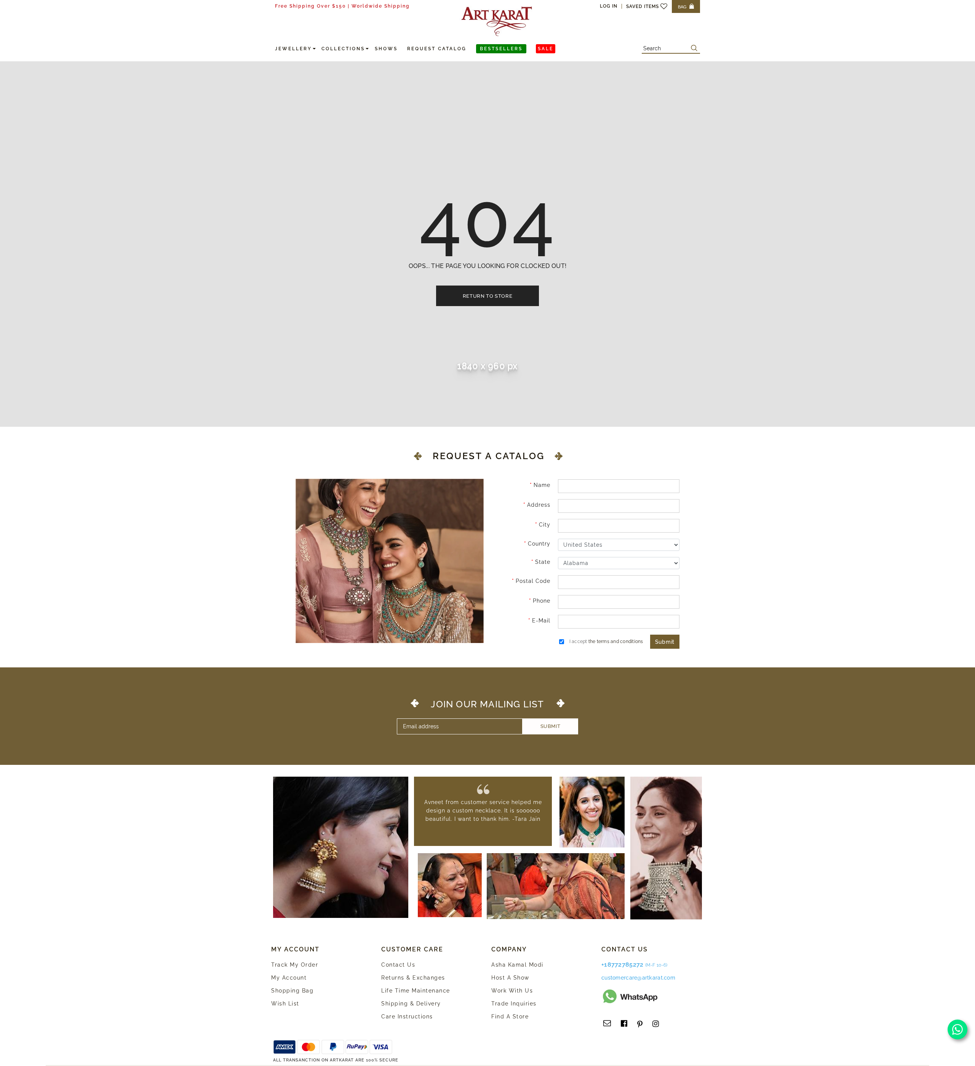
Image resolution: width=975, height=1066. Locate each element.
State (542, 562)
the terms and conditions (615, 641)
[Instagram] (655, 1023)
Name (542, 485)
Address (538, 505)
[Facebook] (624, 1023)
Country (539, 544)
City (544, 525)
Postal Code (533, 581)
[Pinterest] (640, 1023)
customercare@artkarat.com (638, 978)
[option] (483, 810)
